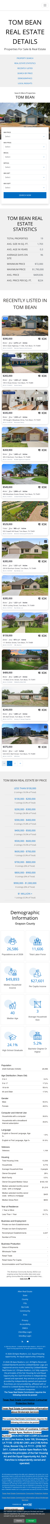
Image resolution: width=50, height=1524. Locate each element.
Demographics (25, 78)
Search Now (25, 195)
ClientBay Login (25, 1332)
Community (25, 1311)
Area (25, 1314)
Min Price (7, 132)
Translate (42, 1509)
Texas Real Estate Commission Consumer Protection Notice (25, 1493)
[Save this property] (45, 318)
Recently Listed (25, 68)
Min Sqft (7, 173)
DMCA (25, 1328)
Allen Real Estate (25, 1291)
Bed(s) (6, 153)
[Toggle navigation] (45, 5)
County (25, 1299)
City (25, 1303)
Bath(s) (6, 163)
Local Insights (25, 83)
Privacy (25, 1320)
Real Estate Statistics (25, 63)
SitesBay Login (25, 1336)
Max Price (7, 142)
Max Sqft (7, 183)
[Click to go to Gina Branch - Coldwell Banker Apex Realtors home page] (8, 5)
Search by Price (25, 73)
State (25, 1295)
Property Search (25, 58)
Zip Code (25, 1307)
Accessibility (25, 1324)
